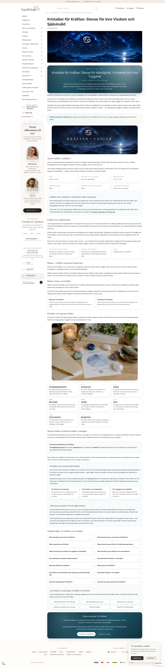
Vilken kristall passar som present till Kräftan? (112, 537)
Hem (47, 12)
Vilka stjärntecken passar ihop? (95, 602)
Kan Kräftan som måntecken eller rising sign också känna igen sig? (69, 574)
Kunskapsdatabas (27, 80)
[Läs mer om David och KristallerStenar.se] (32, 184)
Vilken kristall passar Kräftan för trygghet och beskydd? (67, 551)
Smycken (25, 36)
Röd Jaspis (53, 402)
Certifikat (80, 652)
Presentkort (26, 24)
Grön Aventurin (55, 417)
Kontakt (34, 652)
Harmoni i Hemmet (28, 60)
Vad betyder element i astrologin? (108, 572)
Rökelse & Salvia (27, 52)
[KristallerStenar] (30, 8)
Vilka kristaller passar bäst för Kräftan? (62, 537)
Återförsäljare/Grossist (29, 99)
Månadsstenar (26, 40)
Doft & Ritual (26, 56)
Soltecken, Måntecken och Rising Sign (103, 212)
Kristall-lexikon (27, 84)
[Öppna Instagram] (4, 663)
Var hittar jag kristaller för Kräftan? (61, 582)
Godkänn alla (137, 658)
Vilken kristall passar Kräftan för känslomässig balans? (115, 544)
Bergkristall (85, 417)
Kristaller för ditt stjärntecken (125, 607)
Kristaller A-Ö (26, 76)
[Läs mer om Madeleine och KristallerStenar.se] (32, 153)
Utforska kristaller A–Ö (27, 116)
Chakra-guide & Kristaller (30, 87)
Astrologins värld (27, 91)
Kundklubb (25, 95)
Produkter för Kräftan (104, 634)
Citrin (115, 402)
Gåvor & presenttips (28, 28)
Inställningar (150, 658)
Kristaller (25, 32)
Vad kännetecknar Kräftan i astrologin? (110, 558)
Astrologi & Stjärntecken (30, 44)
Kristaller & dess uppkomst (73, 654)
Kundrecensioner (43, 652)
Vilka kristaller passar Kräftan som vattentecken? (113, 551)
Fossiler (24, 48)
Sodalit (84, 402)
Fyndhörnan (26, 20)
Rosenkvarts (86, 387)
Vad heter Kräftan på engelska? (59, 565)
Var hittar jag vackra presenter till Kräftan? (111, 582)
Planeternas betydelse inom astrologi (64, 607)
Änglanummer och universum (125, 602)
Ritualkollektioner (28, 64)
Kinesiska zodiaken (94, 607)
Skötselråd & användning (57, 654)
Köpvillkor (88, 652)
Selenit (116, 387)
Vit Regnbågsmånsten (58, 387)
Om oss (61, 652)
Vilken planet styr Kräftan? (106, 565)
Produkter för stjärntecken (86, 634)
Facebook (113, 652)
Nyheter (24, 16)
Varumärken (26, 72)
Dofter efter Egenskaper (30, 68)
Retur (45, 654)
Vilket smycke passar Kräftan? (59, 544)
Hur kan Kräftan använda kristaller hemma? (63, 558)
